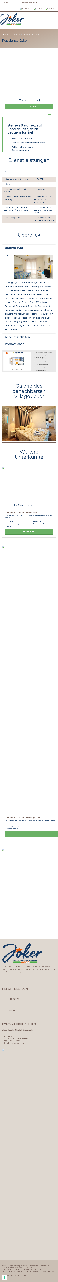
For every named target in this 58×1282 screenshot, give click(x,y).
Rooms (16, 34)
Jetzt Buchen (29, 106)
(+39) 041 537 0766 (10, 3)
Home (5, 34)
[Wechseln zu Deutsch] (50, 9)
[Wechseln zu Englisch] (37, 9)
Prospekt (14, 998)
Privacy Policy (22, 1275)
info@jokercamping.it (29, 3)
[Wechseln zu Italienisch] (25, 9)
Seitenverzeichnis (9, 1275)
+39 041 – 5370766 (14, 1041)
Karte (12, 1010)
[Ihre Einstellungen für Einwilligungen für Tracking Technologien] (4, 1277)
